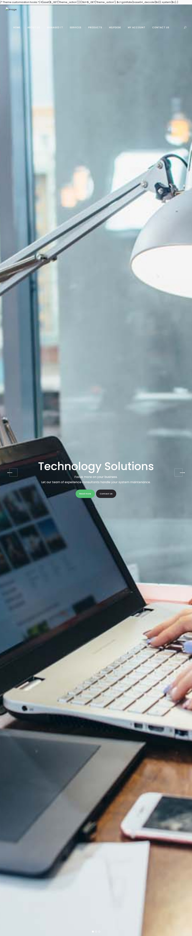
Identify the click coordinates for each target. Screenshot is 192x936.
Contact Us (106, 493)
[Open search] (185, 27)
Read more (85, 493)
